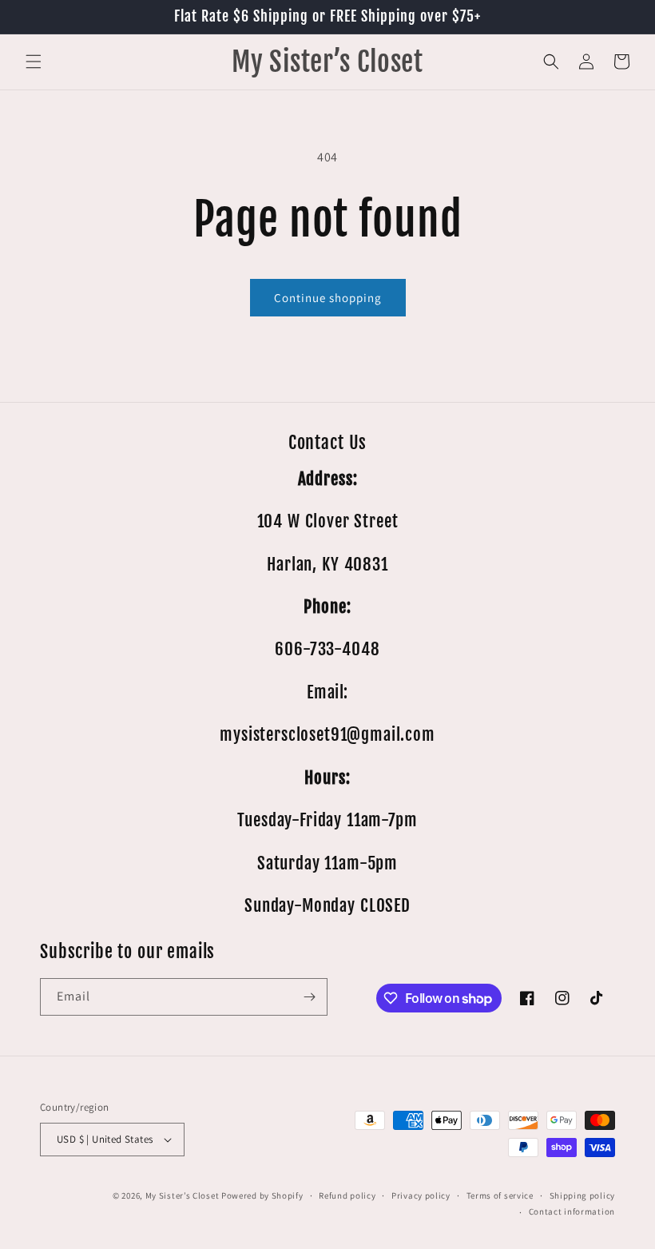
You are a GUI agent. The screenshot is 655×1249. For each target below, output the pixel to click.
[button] (33, 61)
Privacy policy (421, 1195)
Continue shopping (328, 297)
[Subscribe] (309, 997)
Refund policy (347, 1195)
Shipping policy (583, 1195)
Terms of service (500, 1195)
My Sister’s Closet (183, 1195)
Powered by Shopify (262, 1195)
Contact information (572, 1211)
